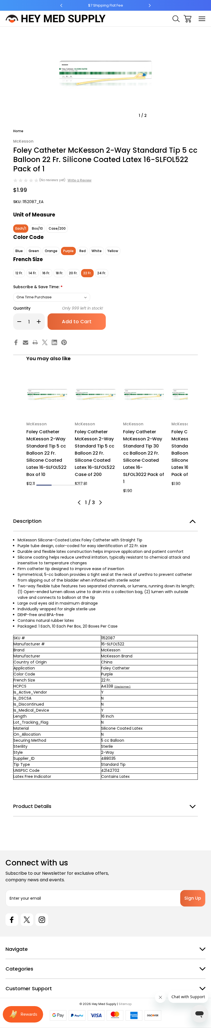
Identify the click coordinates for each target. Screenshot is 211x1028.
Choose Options (47, 408)
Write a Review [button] (79, 180)
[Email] (25, 342)
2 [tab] (59, 485)
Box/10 (37, 228)
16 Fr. (46, 273)
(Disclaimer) (122, 686)
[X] (45, 342)
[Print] (35, 342)
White (96, 251)
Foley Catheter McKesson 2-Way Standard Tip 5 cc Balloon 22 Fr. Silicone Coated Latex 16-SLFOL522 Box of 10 (46, 453)
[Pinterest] (64, 342)
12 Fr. (19, 273)
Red (82, 251)
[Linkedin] (54, 342)
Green (34, 251)
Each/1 (20, 228)
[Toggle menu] (202, 18)
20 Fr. (73, 273)
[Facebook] (16, 342)
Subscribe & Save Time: (38, 287)
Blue (19, 251)
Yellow (112, 251)
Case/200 (57, 228)
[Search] (176, 18)
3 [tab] (74, 485)
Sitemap (125, 1004)
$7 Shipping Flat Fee (105, 5)
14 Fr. (33, 273)
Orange (51, 251)
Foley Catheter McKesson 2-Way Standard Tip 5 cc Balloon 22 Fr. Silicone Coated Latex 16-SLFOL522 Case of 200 (95, 453)
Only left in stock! (82, 308)
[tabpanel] (47, 430)
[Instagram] (41, 919)
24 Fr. (101, 273)
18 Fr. (59, 273)
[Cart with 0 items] (187, 18)
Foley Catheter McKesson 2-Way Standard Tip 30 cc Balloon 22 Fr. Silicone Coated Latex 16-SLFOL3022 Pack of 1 (143, 457)
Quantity (21, 308)
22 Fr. (87, 273)
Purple (68, 251)
